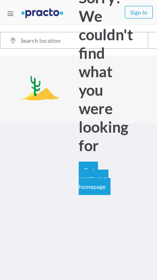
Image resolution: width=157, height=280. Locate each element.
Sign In (138, 12)
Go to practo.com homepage (93, 178)
